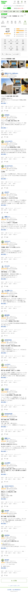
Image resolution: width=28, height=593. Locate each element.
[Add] (25, 15)
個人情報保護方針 (17, 589)
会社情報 (9, 589)
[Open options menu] (26, 73)
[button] (5, 64)
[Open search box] (2, 54)
